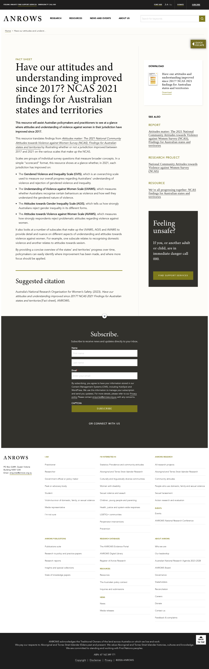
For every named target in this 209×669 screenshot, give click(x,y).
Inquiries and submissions (112, 589)
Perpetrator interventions (112, 521)
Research (56, 18)
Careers (158, 596)
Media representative (55, 507)
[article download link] (153, 78)
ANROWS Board (163, 567)
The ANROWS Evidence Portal (114, 546)
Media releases (107, 610)
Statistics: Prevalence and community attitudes (122, 464)
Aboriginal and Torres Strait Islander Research (121, 471)
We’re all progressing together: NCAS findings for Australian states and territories (172, 193)
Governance (161, 575)
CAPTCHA (77, 403)
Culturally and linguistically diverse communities (122, 478)
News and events (100, 18)
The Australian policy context (113, 582)
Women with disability (110, 486)
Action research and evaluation (169, 500)
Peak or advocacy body (56, 486)
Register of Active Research (113, 560)
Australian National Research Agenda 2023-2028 (178, 560)
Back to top (201, 640)
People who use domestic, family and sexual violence (180, 486)
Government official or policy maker (61, 478)
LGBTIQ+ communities (110, 514)
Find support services (27, 5)
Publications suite (53, 546)
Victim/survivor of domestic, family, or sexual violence (70, 500)
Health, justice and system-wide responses (120, 507)
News (102, 603)
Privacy (108, 660)
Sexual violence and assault (112, 493)
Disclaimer (95, 660)
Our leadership (162, 553)
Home (8, 31)
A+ (166, 5)
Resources (75, 18)
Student (48, 493)
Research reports (53, 560)
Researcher (50, 471)
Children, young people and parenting (118, 500)
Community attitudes (165, 478)
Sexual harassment (163, 493)
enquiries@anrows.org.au (104, 397)
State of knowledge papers (57, 575)
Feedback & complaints (166, 617)
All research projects (164, 464)
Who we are (160, 546)
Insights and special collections (59, 567)
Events (158, 513)
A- (171, 5)
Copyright (80, 660)
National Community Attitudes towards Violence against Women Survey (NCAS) (173, 167)
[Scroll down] (104, 316)
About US (124, 18)
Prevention (105, 528)
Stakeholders (161, 582)
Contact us (160, 610)
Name (74, 348)
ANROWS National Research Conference (174, 520)
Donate (158, 603)
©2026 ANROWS (125, 660)
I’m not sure (50, 514)
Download (167, 92)
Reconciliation (161, 589)
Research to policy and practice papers (63, 553)
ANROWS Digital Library (111, 553)
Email (75, 370)
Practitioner (50, 464)
